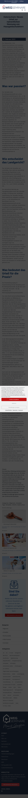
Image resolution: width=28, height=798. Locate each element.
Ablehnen (14, 403)
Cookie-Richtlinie (8, 410)
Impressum (20, 410)
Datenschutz (15, 410)
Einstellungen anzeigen (14, 407)
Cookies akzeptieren (14, 399)
